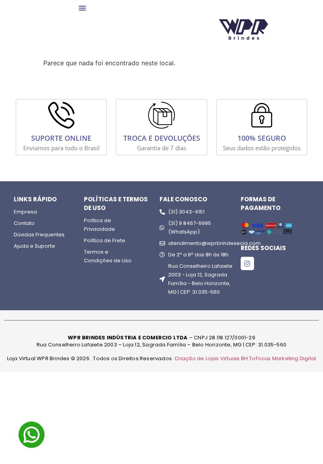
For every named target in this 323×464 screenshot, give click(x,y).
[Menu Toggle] (82, 8)
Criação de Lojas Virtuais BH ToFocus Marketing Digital (245, 358)
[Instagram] (247, 263)
